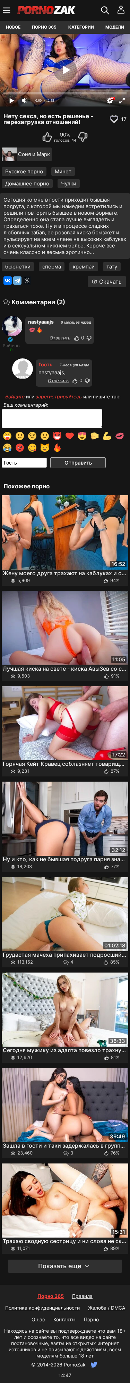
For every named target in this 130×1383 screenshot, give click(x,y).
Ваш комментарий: (25, 405)
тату (111, 266)
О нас (38, 1319)
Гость (45, 364)
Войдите (15, 396)
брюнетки (18, 266)
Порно (91, 1319)
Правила (82, 1296)
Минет (63, 171)
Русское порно (24, 171)
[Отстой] (89, 338)
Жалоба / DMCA (106, 1308)
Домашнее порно (27, 183)
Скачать (110, 281)
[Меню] (7, 10)
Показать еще (59, 1266)
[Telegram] (17, 280)
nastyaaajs (41, 322)
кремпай (84, 266)
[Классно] (76, 338)
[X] (27, 280)
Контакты (64, 1319)
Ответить (60, 337)
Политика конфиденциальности (42, 1308)
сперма (51, 266)
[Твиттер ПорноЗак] (93, 1364)
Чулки (68, 183)
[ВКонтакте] (7, 280)
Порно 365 (44, 27)
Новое (13, 27)
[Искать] (106, 10)
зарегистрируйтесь (59, 396)
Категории (81, 27)
